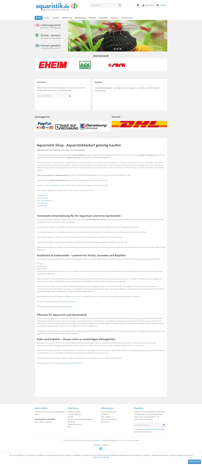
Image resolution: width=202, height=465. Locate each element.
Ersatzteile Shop (42, 203)
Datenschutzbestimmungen (155, 429)
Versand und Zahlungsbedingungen (80, 419)
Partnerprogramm (74, 414)
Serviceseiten (57, 185)
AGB (69, 427)
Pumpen (88, 232)
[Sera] (117, 64)
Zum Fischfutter (67, 307)
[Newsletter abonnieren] (164, 425)
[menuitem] (106, 5)
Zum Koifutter (72, 302)
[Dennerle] (84, 64)
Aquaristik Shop (42, 205)
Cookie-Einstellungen (108, 412)
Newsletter (105, 414)
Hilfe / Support (106, 417)
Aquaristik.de (43, 168)
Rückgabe (71, 422)
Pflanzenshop (41, 195)
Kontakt (70, 417)
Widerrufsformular (74, 424)
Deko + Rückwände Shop (44, 200)
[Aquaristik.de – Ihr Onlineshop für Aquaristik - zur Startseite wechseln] (57, 7)
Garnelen (117, 35)
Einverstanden (194, 462)
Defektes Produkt (74, 412)
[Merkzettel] (138, 5)
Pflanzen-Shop (49, 318)
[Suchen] (120, 5)
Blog (104, 90)
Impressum (105, 422)
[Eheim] (52, 64)
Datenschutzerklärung (109, 419)
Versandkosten (95, 440)
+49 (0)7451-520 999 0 (45, 419)
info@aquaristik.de (76, 363)
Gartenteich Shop (42, 198)
